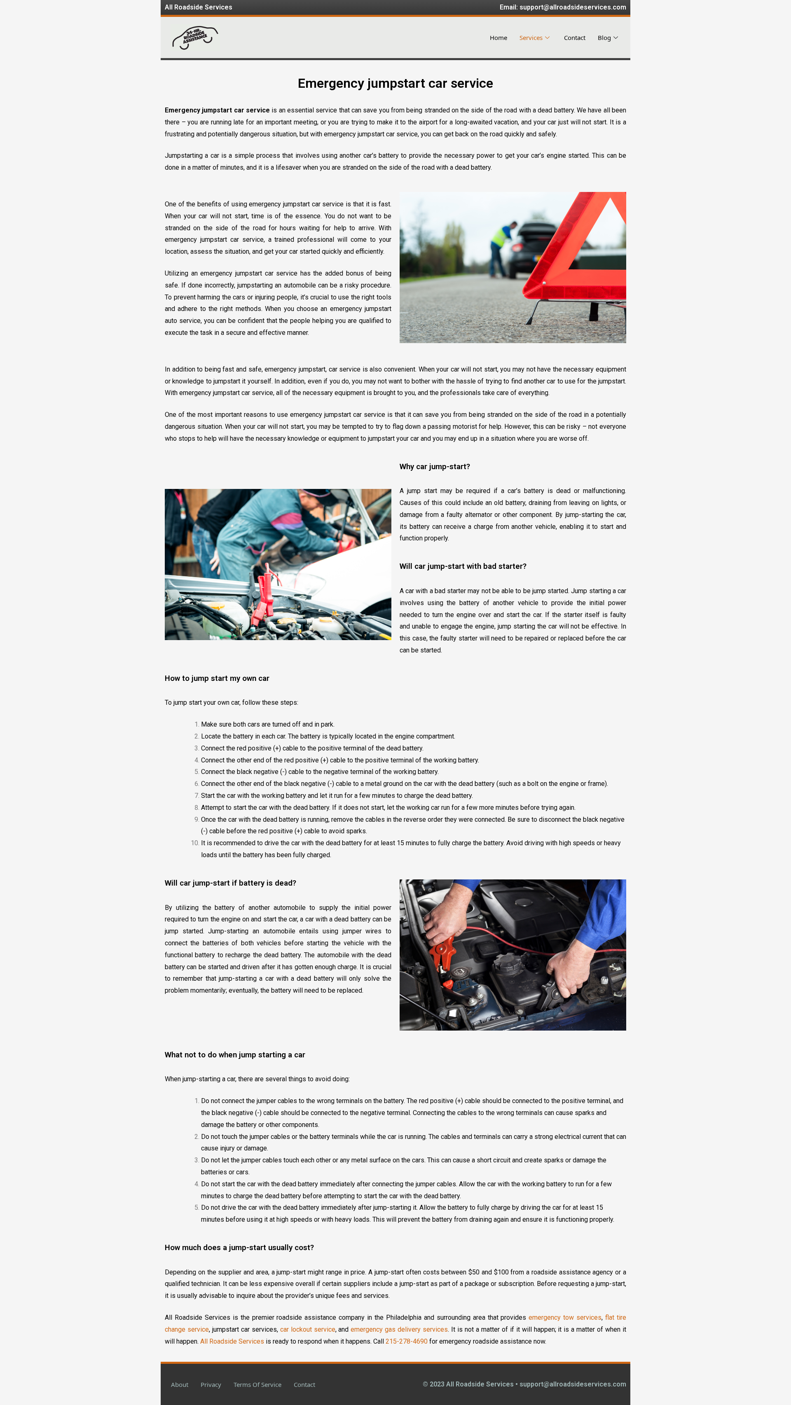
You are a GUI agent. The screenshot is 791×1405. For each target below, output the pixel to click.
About (179, 1384)
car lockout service (307, 1329)
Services (531, 37)
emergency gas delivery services (399, 1329)
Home (498, 37)
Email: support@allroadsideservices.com (563, 7)
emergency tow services (565, 1317)
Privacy (211, 1384)
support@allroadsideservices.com (573, 1384)
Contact (574, 37)
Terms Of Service (257, 1384)
